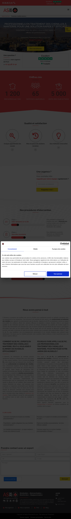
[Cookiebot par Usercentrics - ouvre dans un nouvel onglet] (61, 244)
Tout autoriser (58, 274)
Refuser (35, 274)
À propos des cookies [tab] (58, 249)
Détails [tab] (35, 249)
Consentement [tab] (12, 249)
